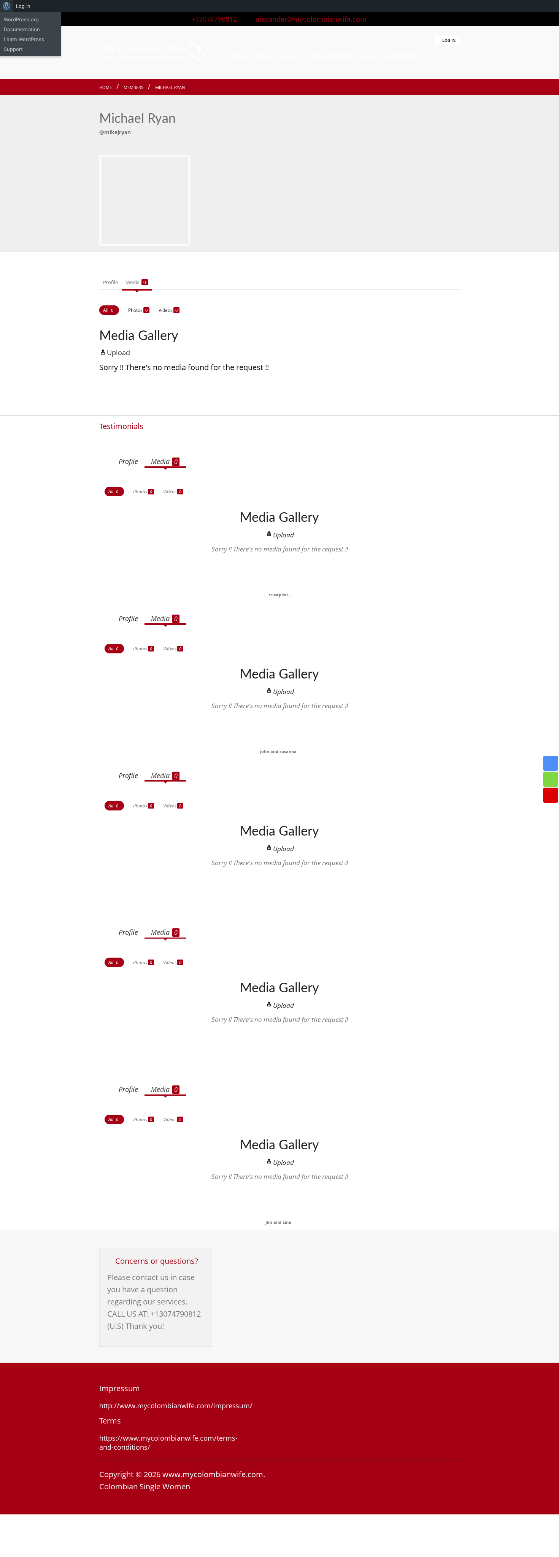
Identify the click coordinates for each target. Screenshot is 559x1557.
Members (133, 87)
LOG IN (448, 40)
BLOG (291, 56)
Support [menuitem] (13, 49)
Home (105, 87)
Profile (110, 282)
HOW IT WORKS (332, 56)
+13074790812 (212, 19)
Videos (168, 310)
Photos (138, 310)
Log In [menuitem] (23, 6)
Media (135, 282)
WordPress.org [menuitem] (21, 19)
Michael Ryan (170, 87)
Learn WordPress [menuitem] (24, 39)
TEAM (265, 56)
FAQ (369, 56)
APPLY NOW (402, 56)
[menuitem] (6, 6)
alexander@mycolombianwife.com (308, 19)
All (108, 310)
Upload (118, 352)
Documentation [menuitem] (22, 29)
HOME (237, 56)
